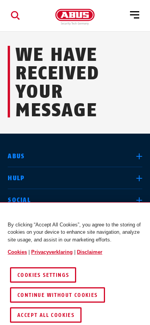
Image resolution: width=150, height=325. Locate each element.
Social (19, 200)
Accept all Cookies (45, 315)
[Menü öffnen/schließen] (134, 15)
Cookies (17, 252)
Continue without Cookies (57, 295)
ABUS (16, 156)
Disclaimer (89, 252)
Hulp (16, 178)
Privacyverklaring (52, 252)
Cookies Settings (43, 275)
